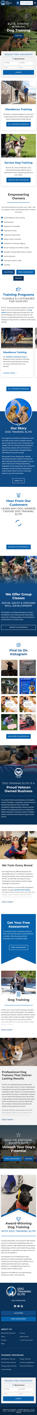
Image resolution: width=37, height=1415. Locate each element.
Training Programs (12, 1355)
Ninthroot (18, 1412)
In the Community (26, 1340)
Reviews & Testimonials (18, 547)
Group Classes (6, 1369)
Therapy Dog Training (8, 1366)
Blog (2, 1344)
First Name (7, 62)
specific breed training (22, 890)
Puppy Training (25, 1359)
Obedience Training (8, 1359)
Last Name (22, 62)
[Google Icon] (22, 1306)
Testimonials (24, 1336)
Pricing (18, 36)
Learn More (9, 373)
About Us (18, 481)
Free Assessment (26, 3)
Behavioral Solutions (8, 1333)
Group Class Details (18, 627)
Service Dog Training (8, 1362)
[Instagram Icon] (18, 1306)
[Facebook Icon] (15, 1306)
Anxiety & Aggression (27, 1362)
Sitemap (19, 1411)
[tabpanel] (17, 352)
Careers (4, 1340)
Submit (18, 72)
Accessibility (11, 1411)
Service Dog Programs (18, 180)
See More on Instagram (18, 736)
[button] (19, 59)
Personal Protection (27, 1366)
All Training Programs (18, 124)
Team (3, 1336)
